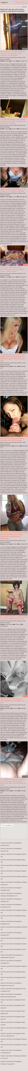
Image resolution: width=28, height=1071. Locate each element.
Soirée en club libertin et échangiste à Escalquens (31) (11, 923)
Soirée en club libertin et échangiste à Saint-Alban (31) (13, 1007)
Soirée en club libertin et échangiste (10, 7)
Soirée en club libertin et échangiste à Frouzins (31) (14, 945)
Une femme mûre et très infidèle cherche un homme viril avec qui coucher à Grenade (13, 121)
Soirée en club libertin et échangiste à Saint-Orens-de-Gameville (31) (13, 1035)
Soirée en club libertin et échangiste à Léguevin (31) (14, 967)
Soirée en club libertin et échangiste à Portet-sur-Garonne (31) (13, 990)
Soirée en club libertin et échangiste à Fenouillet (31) (14, 928)
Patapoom (4, 2)
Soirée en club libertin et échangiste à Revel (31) (13, 1001)
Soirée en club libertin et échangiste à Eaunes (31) (13, 917)
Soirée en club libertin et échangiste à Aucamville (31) (11, 844)
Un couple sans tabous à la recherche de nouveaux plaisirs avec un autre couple (12, 269)
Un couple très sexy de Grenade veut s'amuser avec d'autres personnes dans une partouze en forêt (13, 782)
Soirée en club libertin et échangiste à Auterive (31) (14, 855)
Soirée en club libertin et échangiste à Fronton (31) (13, 939)
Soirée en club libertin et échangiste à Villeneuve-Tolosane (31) (11, 1063)
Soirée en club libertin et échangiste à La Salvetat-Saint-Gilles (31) (12, 956)
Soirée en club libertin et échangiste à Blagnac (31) (13, 872)
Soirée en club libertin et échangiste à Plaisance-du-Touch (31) (11, 984)
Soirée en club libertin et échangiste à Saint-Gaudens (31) (13, 1012)
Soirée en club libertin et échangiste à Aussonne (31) (11, 850)
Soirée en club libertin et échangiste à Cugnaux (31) (14, 911)
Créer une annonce (21, 2)
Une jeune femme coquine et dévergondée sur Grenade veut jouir (12, 701)
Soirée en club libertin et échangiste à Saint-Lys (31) (14, 1029)
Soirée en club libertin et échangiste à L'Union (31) (13, 951)
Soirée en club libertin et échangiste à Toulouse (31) (14, 1046)
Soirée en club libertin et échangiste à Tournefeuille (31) (11, 1051)
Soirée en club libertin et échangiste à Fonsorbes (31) (11, 934)
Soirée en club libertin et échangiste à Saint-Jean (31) (13, 1018)
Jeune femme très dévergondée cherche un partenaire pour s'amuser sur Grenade (12, 53)
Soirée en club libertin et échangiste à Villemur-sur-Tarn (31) (14, 1057)
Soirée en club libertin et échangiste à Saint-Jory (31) (13, 1023)
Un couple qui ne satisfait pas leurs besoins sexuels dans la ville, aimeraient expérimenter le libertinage (13, 535)
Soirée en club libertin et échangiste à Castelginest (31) (11, 889)
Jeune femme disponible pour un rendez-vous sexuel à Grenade (13, 190)
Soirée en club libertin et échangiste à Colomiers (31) (11, 900)
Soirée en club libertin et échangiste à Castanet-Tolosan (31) (14, 883)
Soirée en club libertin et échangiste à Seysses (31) (14, 1040)
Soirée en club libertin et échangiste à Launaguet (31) (11, 962)
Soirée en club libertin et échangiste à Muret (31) (13, 973)
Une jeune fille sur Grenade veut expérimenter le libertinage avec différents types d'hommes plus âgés (12, 358)
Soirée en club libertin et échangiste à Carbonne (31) (14, 878)
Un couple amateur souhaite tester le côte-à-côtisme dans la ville (13, 618)
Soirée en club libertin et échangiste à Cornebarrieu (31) (11, 906)
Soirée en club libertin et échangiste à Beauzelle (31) (14, 867)
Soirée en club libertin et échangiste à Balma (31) (13, 861)
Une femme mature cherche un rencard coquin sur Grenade (12, 439)
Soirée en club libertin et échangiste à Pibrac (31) (13, 979)
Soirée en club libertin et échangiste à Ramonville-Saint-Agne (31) (11, 995)
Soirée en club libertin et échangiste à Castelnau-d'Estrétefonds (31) (11, 895)
